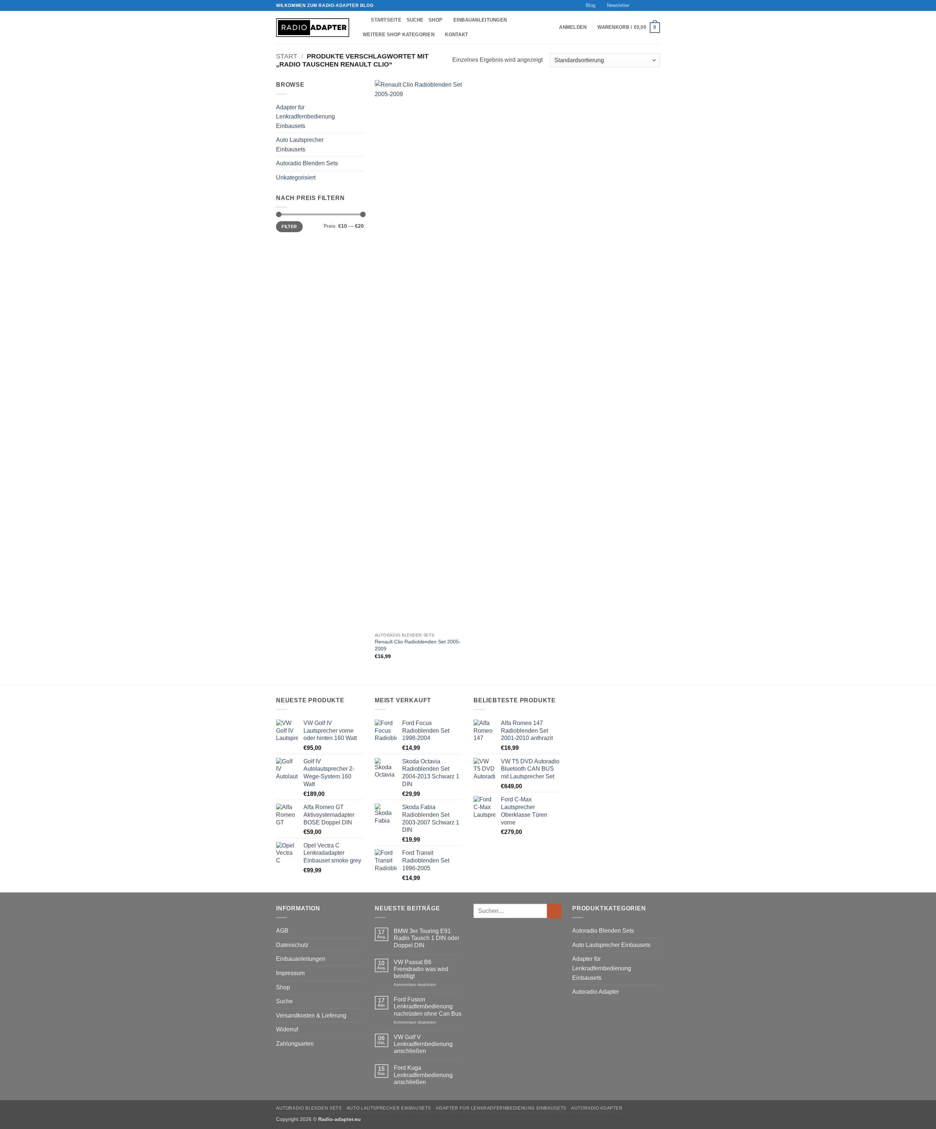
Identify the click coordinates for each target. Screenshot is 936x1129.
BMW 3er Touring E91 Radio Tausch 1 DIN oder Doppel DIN (426, 938)
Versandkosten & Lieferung (311, 1015)
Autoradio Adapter (595, 992)
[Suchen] (363, 20)
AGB (282, 931)
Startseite (386, 20)
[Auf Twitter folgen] (649, 5)
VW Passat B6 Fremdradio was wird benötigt (421, 969)
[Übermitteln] (554, 911)
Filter (289, 226)
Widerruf (287, 1029)
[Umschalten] (359, 116)
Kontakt (456, 34)
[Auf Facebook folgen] (635, 5)
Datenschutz (292, 945)
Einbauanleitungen (480, 20)
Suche (415, 20)
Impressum (290, 973)
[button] (614, 5)
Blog (590, 5)
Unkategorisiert (296, 177)
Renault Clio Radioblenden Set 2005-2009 (418, 645)
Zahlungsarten (295, 1044)
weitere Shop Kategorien (398, 34)
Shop (435, 20)
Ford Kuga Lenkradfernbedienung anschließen (423, 1075)
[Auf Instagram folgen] (642, 5)
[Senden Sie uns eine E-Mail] (656, 5)
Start (286, 56)
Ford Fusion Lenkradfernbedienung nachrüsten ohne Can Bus (427, 1006)
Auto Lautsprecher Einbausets (300, 144)
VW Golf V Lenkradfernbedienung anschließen (423, 1044)
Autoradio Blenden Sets (307, 163)
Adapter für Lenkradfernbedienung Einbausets (305, 116)
